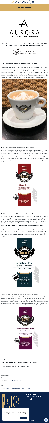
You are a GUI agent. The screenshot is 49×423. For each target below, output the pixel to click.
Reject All (15, 418)
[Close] (27, 409)
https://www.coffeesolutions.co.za (12, 385)
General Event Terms (30, 420)
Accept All (23, 418)
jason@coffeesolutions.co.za (14, 380)
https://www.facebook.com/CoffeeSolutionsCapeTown (18, 388)
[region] (15, 414)
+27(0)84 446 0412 (36, 394)
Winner (2, 13)
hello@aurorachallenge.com (36, 396)
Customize (8, 418)
